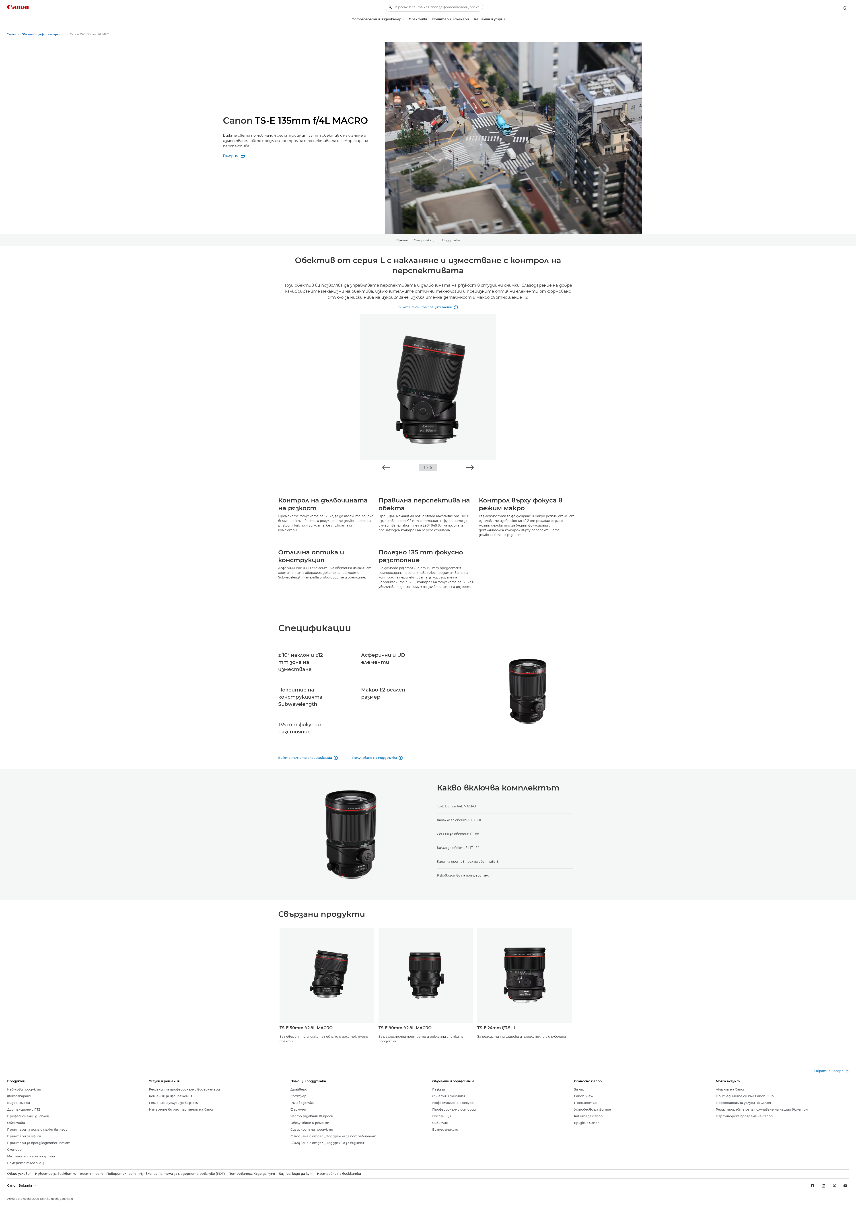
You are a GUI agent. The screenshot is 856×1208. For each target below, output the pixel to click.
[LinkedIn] (823, 1185)
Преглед (402, 240)
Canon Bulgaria (20, 1185)
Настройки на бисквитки (339, 1174)
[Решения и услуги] (506, 19)
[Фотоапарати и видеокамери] (405, 19)
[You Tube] (845, 1185)
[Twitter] (834, 1185)
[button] (386, 467)
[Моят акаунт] (845, 8)
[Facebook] (812, 1185)
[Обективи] (428, 19)
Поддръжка (451, 240)
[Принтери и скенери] (470, 19)
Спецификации (426, 240)
